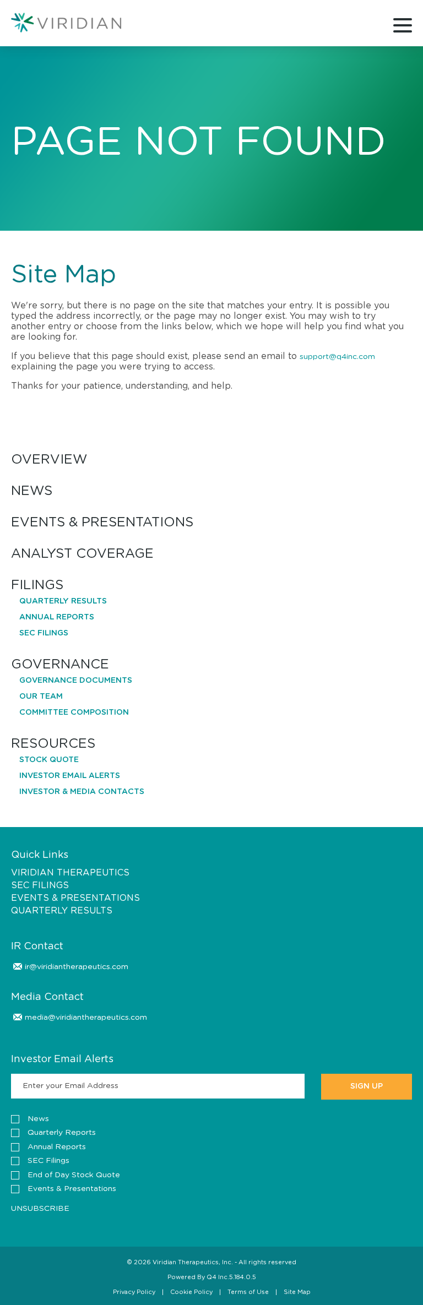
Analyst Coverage (82, 554)
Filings (37, 585)
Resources (53, 744)
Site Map (297, 1292)
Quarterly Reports (62, 1133)
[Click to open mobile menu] (402, 27)
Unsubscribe (40, 1208)
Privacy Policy (134, 1292)
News (31, 491)
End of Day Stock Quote (74, 1175)
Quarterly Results (63, 601)
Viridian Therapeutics (70, 872)
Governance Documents (75, 680)
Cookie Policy (191, 1292)
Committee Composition (74, 712)
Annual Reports (56, 617)
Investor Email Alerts (69, 776)
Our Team (41, 696)
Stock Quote (49, 760)
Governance (60, 665)
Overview (49, 460)
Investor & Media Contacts (81, 792)
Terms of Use (248, 1292)
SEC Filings (43, 633)
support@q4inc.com (337, 357)
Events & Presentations (102, 523)
